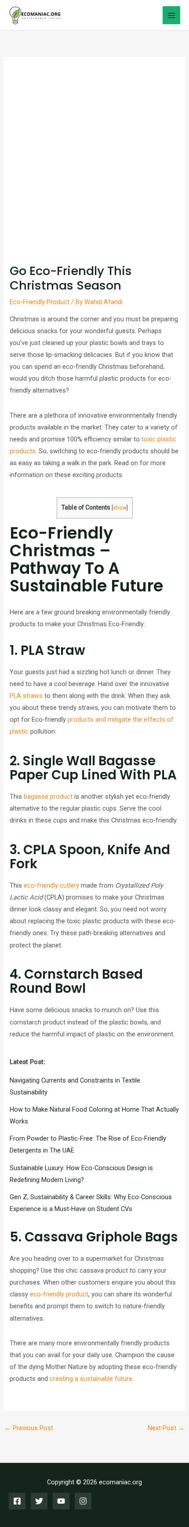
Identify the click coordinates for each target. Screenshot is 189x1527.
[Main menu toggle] (171, 15)
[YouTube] (61, 1501)
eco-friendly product (59, 1294)
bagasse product (48, 796)
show (120, 507)
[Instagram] (83, 1501)
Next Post (166, 1428)
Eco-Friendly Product (39, 302)
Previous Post (28, 1428)
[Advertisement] (94, 165)
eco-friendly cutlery (51, 885)
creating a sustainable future (91, 1379)
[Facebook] (17, 1501)
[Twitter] (39, 1501)
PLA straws (26, 696)
